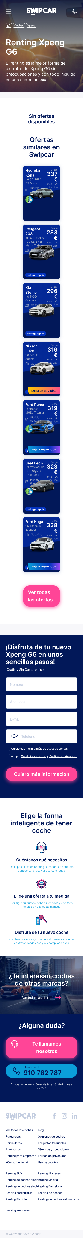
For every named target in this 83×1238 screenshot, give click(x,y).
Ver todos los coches (19, 1130)
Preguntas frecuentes (52, 1143)
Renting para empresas (20, 1156)
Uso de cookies (48, 1162)
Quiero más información (41, 774)
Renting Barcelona (50, 1186)
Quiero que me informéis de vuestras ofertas (39, 748)
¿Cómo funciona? (17, 1162)
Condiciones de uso (33, 756)
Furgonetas (13, 1136)
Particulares (14, 1143)
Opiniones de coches (51, 1136)
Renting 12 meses (49, 1173)
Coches (19, 25)
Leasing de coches (50, 1192)
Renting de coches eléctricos (20, 1186)
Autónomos (13, 1149)
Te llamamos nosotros (46, 1047)
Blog (41, 1130)
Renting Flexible (16, 1199)
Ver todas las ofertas (40, 596)
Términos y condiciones (52, 1149)
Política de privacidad (63, 756)
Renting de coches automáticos (52, 1199)
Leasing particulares (19, 1192)
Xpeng (31, 25)
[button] (41, 14)
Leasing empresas (18, 1210)
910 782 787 (74, 11)
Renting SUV (14, 1173)
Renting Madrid (48, 1180)
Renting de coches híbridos (20, 1180)
